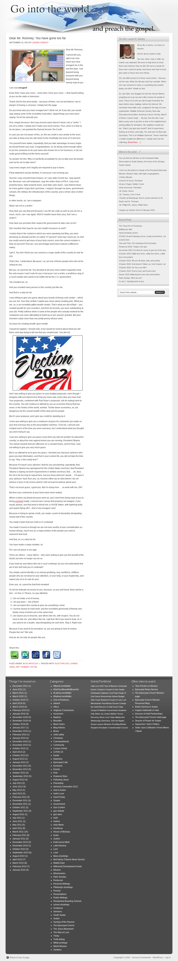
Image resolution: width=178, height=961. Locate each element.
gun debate (58, 811)
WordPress (158, 957)
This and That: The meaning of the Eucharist (137, 243)
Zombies (57, 950)
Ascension (58, 714)
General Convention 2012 (65, 786)
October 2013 (19, 755)
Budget (121, 696)
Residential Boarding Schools (67, 901)
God (111, 693)
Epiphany (57, 759)
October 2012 (19, 773)
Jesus (97, 696)
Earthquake (95, 693)
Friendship (58, 783)
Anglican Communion (63, 710)
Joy (102, 714)
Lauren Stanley (40, 42)
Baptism (57, 717)
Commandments (61, 741)
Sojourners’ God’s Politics (147, 724)
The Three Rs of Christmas (130, 226)
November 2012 (20, 769)
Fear (55, 773)
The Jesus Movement (63, 929)
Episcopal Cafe (60, 762)
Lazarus (100, 724)
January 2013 (19, 762)
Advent (56, 703)
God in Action (59, 790)
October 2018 (19, 724)
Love (55, 852)
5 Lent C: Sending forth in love (131, 281)
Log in (168, 957)
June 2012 (18, 786)
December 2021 (20, 686)
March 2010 (18, 863)
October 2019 (19, 700)
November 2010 (20, 845)
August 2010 (19, 856)
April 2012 (17, 793)
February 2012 (19, 797)
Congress (101, 689)
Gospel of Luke (115, 700)
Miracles (107, 724)
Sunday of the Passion (64, 922)
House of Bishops (61, 832)
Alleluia (118, 717)
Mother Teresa (117, 714)
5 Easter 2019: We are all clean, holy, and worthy (139, 261)
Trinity (56, 936)
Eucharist (57, 766)
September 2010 (20, 852)
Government (59, 804)
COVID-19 (58, 752)
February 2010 (19, 866)
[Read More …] (134, 142)
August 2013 (19, 759)
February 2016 (19, 734)
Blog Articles (30, 663)
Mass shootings (60, 856)
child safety (58, 734)
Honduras (58, 828)
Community (58, 745)
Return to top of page (19, 957)
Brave (56, 731)
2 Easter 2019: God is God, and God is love (137, 271)
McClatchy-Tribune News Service (69, 859)
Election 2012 (62, 663)
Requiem (94, 728)
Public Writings (60, 897)
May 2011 (17, 825)
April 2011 (17, 828)
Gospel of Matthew (99, 710)
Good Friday (59, 797)
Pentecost (58, 880)
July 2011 (17, 818)
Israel (56, 835)
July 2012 (17, 783)
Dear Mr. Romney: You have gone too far (37, 38)
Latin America (59, 845)
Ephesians (105, 721)
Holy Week (58, 825)
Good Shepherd (102, 700)
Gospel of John (112, 689)
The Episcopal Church (63, 925)
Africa (56, 707)
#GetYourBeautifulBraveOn (66, 689)
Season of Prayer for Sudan (148, 720)
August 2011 (18, 814)
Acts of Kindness (61, 700)
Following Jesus (61, 779)
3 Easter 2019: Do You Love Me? (133, 267)
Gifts (93, 700)
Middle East (58, 863)
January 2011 (19, 838)
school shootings (61, 904)
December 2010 (20, 842)
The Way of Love (61, 932)
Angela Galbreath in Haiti (147, 710)
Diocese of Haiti (105, 707)
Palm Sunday (59, 877)
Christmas (58, 738)
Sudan (56, 918)
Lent (55, 849)
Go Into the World (89, 16)
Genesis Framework (141, 957)
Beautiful (57, 720)
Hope (116, 693)
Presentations (59, 894)
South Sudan (59, 915)
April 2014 (17, 752)
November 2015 (20, 745)
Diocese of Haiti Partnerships (149, 714)
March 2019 (18, 707)
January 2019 (19, 714)
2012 (102, 686)
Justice (56, 838)
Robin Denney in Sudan (146, 707)
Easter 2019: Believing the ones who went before (139, 274)
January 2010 (19, 870)
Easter (56, 755)
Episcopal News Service (146, 689)
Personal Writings (61, 884)
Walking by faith (125, 229)
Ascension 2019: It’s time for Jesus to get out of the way (142, 250)
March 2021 (18, 693)
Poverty (56, 891)
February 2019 (19, 710)
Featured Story (60, 776)
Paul (104, 703)
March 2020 (18, 696)
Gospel (56, 800)
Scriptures (58, 908)
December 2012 (20, 766)
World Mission (60, 946)
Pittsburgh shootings (63, 887)
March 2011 (18, 832)
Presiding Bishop (119, 724)
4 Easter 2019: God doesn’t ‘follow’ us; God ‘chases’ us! (142, 264)
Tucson (125, 728)
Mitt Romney (22, 667)
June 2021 (18, 689)
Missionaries (59, 873)
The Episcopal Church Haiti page (150, 717)
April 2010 (17, 859)
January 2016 (19, 738)
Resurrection (106, 696)
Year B (107, 686)
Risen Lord (104, 717)
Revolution (103, 728)
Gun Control (59, 807)
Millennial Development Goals (67, 866)
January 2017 (19, 727)
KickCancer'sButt (61, 842)
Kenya (93, 724)
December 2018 (20, 717)
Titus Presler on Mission (146, 686)
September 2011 (20, 811)
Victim (33, 667)
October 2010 (19, 849)
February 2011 (19, 835)
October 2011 (19, 807)
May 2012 (17, 790)
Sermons (57, 911)
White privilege (60, 943)
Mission (57, 870)
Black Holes (59, 724)
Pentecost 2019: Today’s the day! (133, 247)
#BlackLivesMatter (62, 686)
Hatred (56, 821)
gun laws (57, 814)
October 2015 (19, 748)
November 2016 (20, 731)
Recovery (95, 717)
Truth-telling (59, 939)
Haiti (55, 818)
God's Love (58, 793)
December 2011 (20, 800)
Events (56, 769)
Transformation (114, 728)
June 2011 (17, 821)
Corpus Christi (60, 748)
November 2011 (20, 804)
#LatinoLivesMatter (62, 693)
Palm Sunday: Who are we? (130, 278)
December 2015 (20, 741)
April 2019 (17, 703)
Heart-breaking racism (128, 233)
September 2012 (20, 776)
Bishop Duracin (112, 703)
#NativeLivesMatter (62, 696)
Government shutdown (116, 710)
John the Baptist (117, 721)
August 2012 (19, 779)
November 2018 (20, 720)
